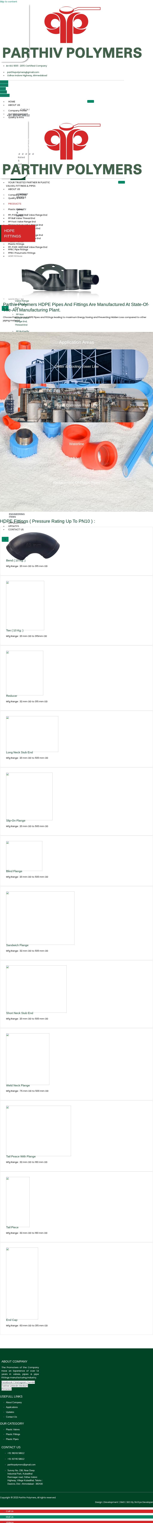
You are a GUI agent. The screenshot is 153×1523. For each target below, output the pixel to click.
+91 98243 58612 (18, 115)
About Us (14, 105)
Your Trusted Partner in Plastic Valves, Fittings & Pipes (28, 184)
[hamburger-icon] (90, 101)
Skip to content (8, 1)
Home (11, 101)
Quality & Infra (16, 117)
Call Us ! (25, 109)
